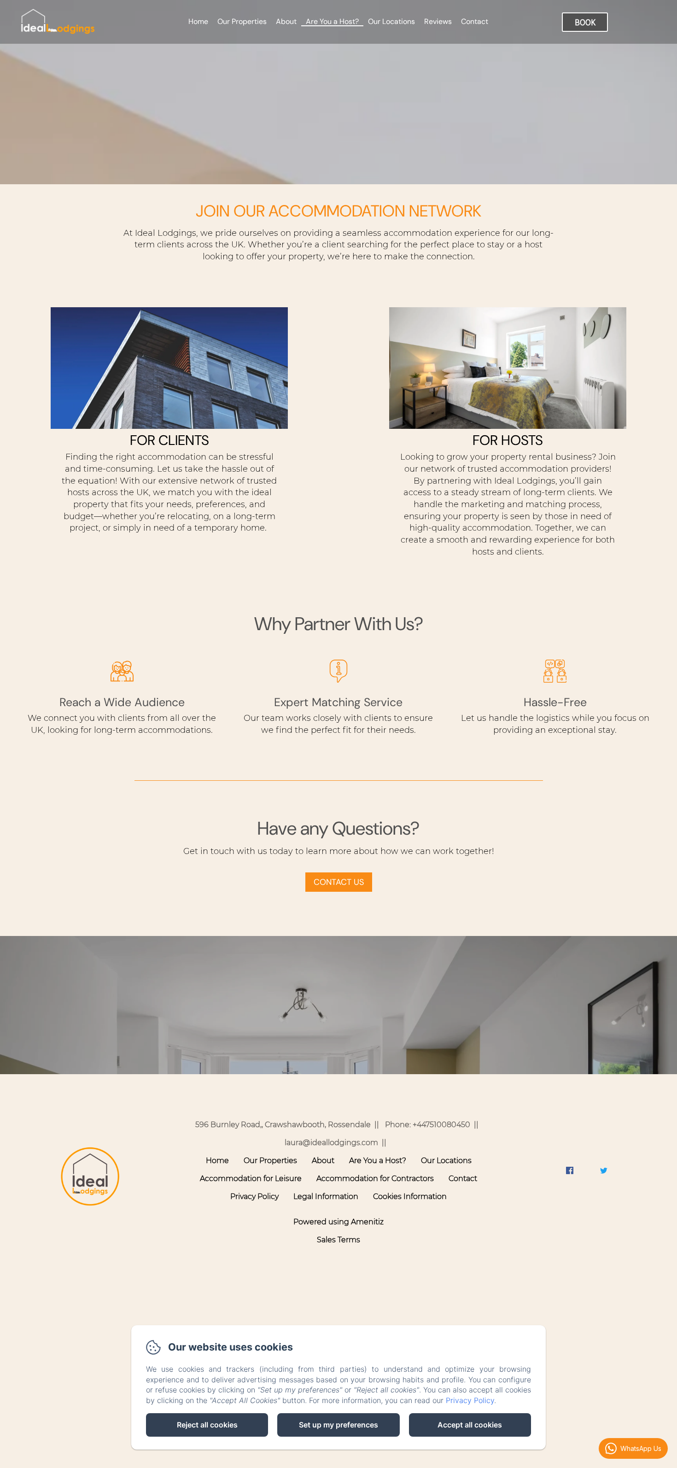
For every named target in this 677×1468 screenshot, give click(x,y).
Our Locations (391, 21)
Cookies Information (410, 1196)
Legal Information (325, 1196)
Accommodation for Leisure (251, 1178)
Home (198, 21)
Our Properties (242, 21)
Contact (474, 21)
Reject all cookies (207, 1424)
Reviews (438, 21)
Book (585, 22)
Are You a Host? (332, 21)
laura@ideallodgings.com (331, 1142)
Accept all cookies (470, 1424)
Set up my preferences (338, 1424)
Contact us (339, 882)
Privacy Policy (254, 1196)
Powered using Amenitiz (338, 1221)
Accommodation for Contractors (375, 1178)
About (286, 21)
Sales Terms (338, 1239)
